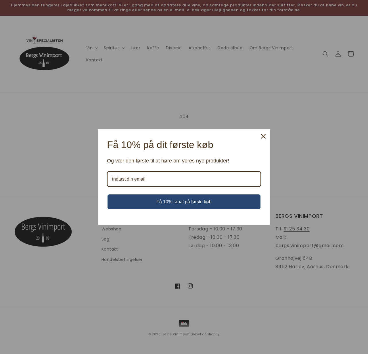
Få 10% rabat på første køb (184, 201)
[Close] (263, 136)
